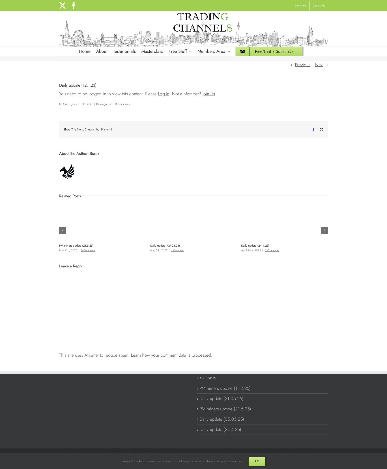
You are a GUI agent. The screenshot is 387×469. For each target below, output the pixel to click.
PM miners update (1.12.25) (225, 388)
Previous (302, 65)
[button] (62, 230)
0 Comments (122, 104)
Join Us (208, 94)
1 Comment (177, 250)
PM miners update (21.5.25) (76, 245)
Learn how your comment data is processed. (171, 355)
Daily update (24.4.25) (255, 245)
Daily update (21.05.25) (221, 398)
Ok (257, 461)
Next (319, 65)
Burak (65, 104)
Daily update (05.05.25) (165, 245)
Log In (163, 94)
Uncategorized (104, 104)
